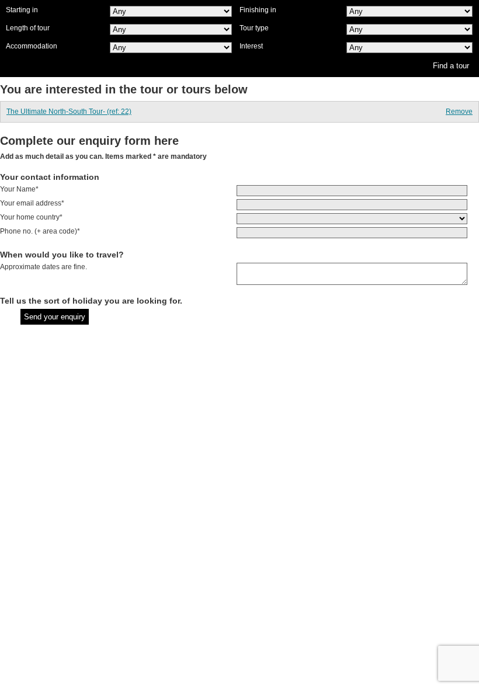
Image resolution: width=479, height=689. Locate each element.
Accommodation (31, 46)
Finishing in (257, 10)
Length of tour (28, 28)
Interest (251, 46)
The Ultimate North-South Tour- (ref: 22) (68, 111)
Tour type (254, 28)
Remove (459, 111)
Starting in (22, 10)
